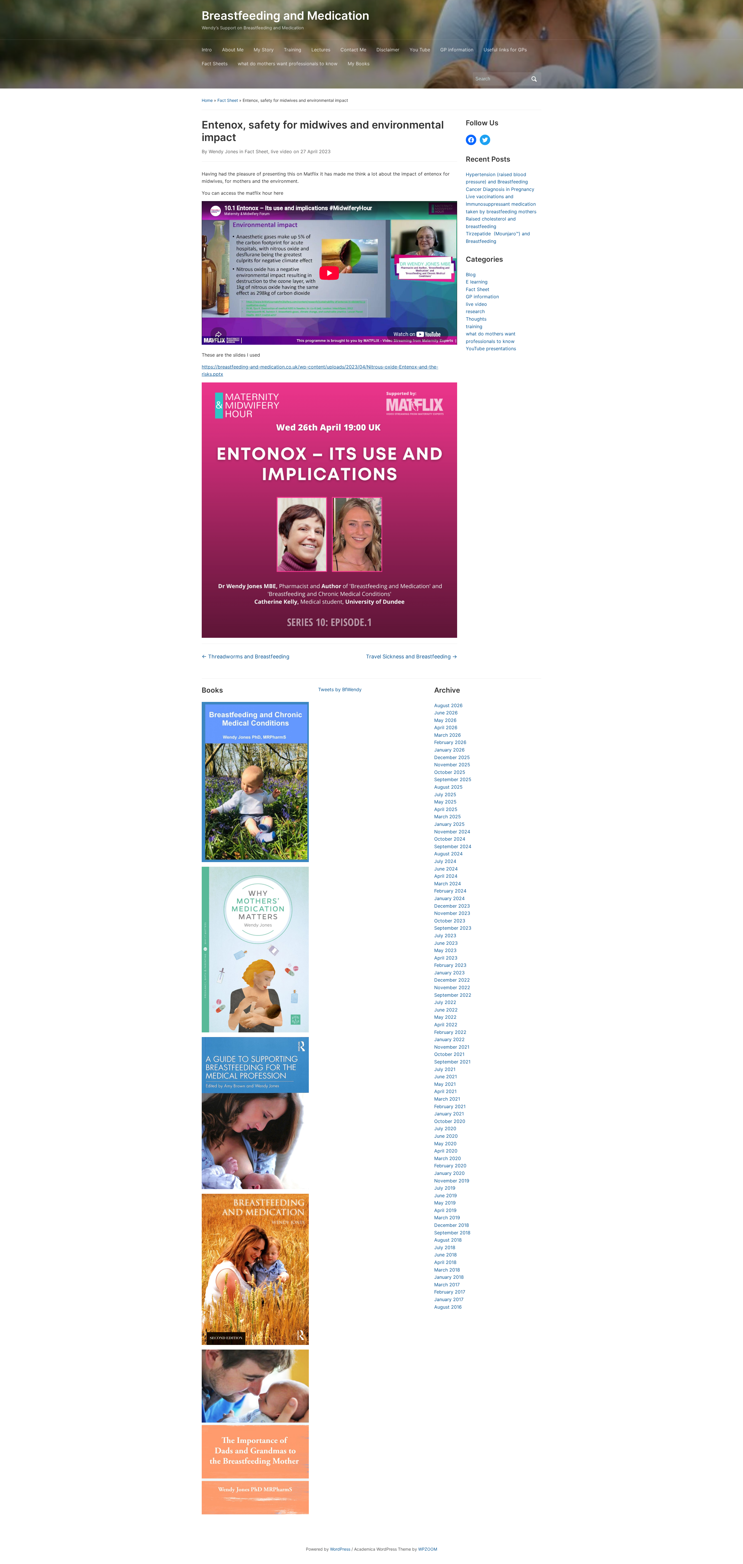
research (475, 311)
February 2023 (450, 965)
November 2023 (452, 913)
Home (207, 100)
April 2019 (445, 1210)
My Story (264, 50)
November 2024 (452, 832)
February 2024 (450, 891)
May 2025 (445, 802)
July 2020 (445, 1128)
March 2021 (447, 1099)
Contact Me (353, 50)
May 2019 (445, 1203)
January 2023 (449, 973)
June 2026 (446, 713)
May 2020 (445, 1143)
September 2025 (452, 779)
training (474, 326)
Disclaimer (387, 50)
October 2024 (449, 839)
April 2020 (445, 1151)
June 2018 (445, 1255)
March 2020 (447, 1158)
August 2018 (448, 1240)
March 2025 (447, 816)
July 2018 (444, 1247)
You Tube (420, 50)
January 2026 (449, 750)
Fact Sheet (227, 100)
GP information (456, 50)
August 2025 (448, 787)
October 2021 (449, 1054)
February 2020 (450, 1166)
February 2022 (450, 1032)
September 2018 (452, 1233)
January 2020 (449, 1173)
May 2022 (445, 1017)
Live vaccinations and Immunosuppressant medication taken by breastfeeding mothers (501, 204)
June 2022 (446, 1010)
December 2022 (452, 980)
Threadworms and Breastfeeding (245, 656)
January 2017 (449, 1299)
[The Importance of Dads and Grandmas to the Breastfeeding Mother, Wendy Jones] (255, 1432)
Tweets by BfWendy (340, 689)
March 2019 (447, 1217)
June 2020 (446, 1136)
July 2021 (444, 1069)
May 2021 (445, 1084)
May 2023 (445, 950)
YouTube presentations (491, 348)
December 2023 (452, 906)
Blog (471, 274)
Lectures (320, 50)
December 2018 (451, 1225)
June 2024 (446, 869)
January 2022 (449, 1039)
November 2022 (452, 987)
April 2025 (445, 809)
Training (292, 50)
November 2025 (452, 764)
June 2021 (445, 1076)
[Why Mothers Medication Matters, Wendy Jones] (255, 949)
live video (281, 151)
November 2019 (451, 1181)
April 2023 (445, 958)
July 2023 (445, 935)
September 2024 (452, 846)
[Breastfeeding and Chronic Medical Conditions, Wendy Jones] (255, 782)
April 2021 (445, 1091)
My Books (358, 63)
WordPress (340, 1549)
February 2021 (450, 1106)
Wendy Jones (223, 151)
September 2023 (452, 928)
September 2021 (452, 1062)
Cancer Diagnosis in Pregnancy (500, 189)
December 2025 (452, 757)
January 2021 (449, 1114)
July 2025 (445, 794)
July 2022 (445, 1002)
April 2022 (445, 1024)
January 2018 (449, 1277)
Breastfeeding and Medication (285, 15)
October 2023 (449, 921)
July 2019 (444, 1188)
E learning (477, 282)
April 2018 (445, 1262)
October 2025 (449, 772)
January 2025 (449, 824)
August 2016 (448, 1307)
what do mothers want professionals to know (288, 63)
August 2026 (448, 705)
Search (534, 79)
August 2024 (448, 854)
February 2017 (449, 1292)
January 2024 (449, 898)
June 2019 (445, 1195)
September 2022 (452, 995)
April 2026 (445, 727)
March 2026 (447, 735)
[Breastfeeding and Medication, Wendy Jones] (255, 1269)
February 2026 (450, 742)
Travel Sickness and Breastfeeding (411, 656)
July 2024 (445, 861)
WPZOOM (427, 1549)
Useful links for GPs (505, 50)
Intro (207, 50)
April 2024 (445, 876)
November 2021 (451, 1047)
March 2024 (447, 883)
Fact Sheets (215, 63)
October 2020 (449, 1121)
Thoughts (476, 319)
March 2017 (447, 1284)
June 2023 (446, 943)
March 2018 (447, 1270)
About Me (233, 50)
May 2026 (445, 720)
